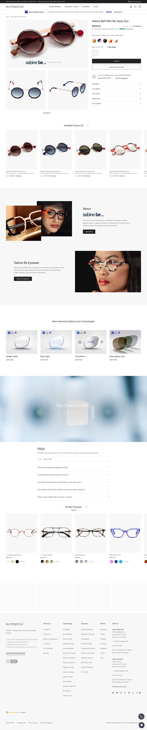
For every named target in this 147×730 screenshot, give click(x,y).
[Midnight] (116, 561)
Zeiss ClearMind (68, 648)
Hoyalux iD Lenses (69, 662)
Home (7, 16)
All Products (67, 691)
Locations (46, 629)
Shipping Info (96, 98)
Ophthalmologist (86, 643)
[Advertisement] (18, 597)
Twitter (102, 634)
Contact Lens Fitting (87, 653)
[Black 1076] (82, 561)
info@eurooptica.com (119, 686)
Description (95, 84)
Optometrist (85, 639)
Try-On (95, 6)
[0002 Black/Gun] (42, 561)
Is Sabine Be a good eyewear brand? (53, 475)
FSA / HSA (84, 672)
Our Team (46, 643)
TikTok (102, 653)
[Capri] (121, 561)
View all (73, 510)
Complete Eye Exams (88, 648)
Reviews (46, 653)
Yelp (101, 658)
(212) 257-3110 (117, 675)
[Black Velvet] (17, 561)
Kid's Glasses (67, 681)
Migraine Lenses (68, 667)
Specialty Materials (69, 686)
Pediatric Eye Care (87, 658)
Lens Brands (96, 93)
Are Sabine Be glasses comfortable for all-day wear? (60, 482)
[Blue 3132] (86, 561)
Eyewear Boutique (55, 6)
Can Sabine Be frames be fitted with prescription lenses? (61, 489)
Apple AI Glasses (68, 672)
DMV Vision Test (86, 662)
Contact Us (47, 634)
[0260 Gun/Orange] (47, 561)
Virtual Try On (67, 695)
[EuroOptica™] (15, 6)
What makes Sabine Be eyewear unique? (55, 497)
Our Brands (85, 6)
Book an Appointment (50, 639)
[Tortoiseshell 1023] (77, 561)
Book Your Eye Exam (73, 412)
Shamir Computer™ (69, 658)
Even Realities (67, 634)
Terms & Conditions (46, 722)
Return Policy (10, 722)
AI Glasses (66, 629)
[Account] (130, 6)
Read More (89, 231)
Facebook (103, 629)
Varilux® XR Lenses (69, 653)
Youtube (103, 643)
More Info (130, 29)
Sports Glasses (68, 676)
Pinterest (103, 639)
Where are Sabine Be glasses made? (53, 467)
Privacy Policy (32, 722)
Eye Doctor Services (87, 634)
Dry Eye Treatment (87, 667)
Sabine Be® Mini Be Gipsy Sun (18, 16)
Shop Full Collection (22, 279)
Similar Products (73, 507)
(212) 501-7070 (105, 78)
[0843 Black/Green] (52, 561)
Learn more (9, 359)
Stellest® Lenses (68, 643)
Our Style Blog (48, 648)
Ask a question (96, 103)
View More (46, 113)
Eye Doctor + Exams (71, 6)
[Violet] (111, 561)
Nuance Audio (67, 639)
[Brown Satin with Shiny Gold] (12, 561)
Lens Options (96, 88)
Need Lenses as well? (117, 67)
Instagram (103, 648)
